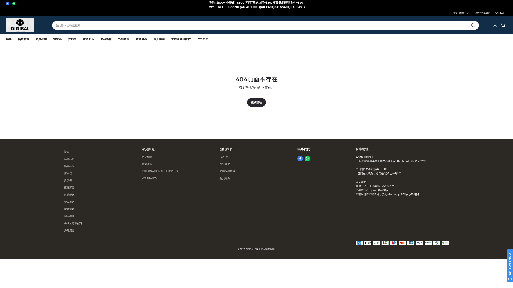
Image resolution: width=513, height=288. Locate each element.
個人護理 (159, 39)
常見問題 (147, 156)
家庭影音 (88, 39)
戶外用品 (202, 39)
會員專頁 (225, 178)
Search (224, 156)
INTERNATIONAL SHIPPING (160, 171)
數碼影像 (106, 39)
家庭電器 (141, 39)
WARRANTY (149, 178)
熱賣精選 (23, 39)
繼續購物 (256, 102)
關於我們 (225, 164)
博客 (9, 39)
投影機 (72, 39)
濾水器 (57, 39)
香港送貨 (147, 164)
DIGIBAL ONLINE (254, 249)
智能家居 (123, 39)
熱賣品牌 (41, 39)
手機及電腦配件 (181, 39)
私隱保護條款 (227, 171)
